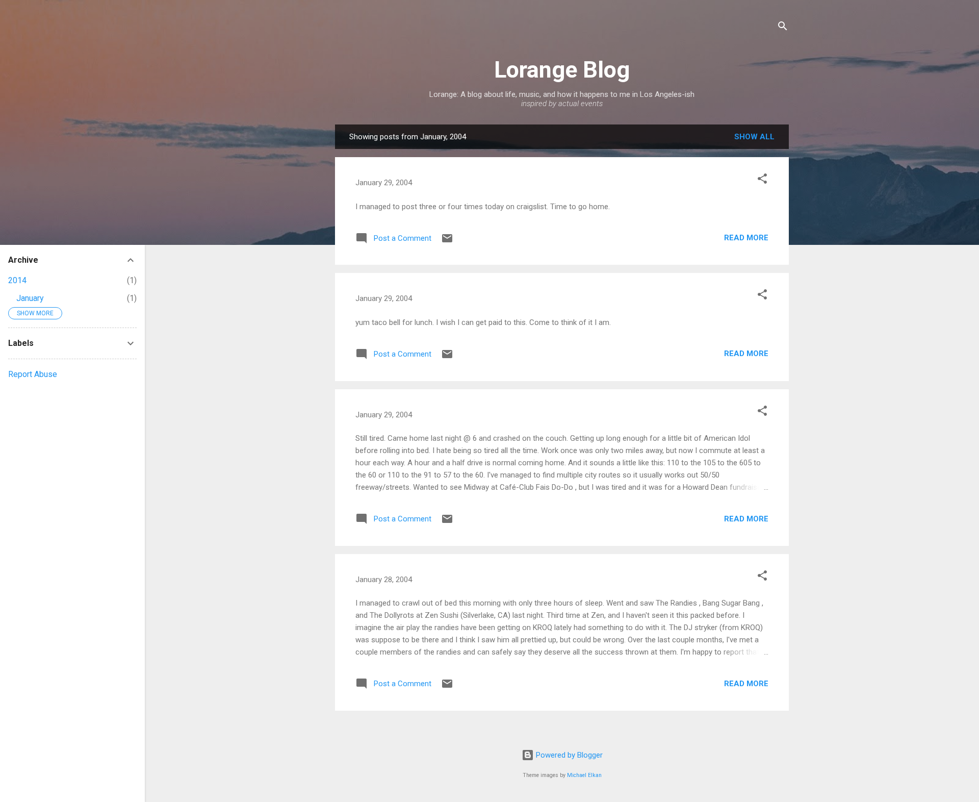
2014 (17, 280)
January (30, 298)
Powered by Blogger (568, 755)
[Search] (783, 27)
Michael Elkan (584, 775)
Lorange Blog (562, 69)
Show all (754, 136)
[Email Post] (447, 241)
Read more (746, 237)
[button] (762, 180)
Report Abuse (32, 374)
